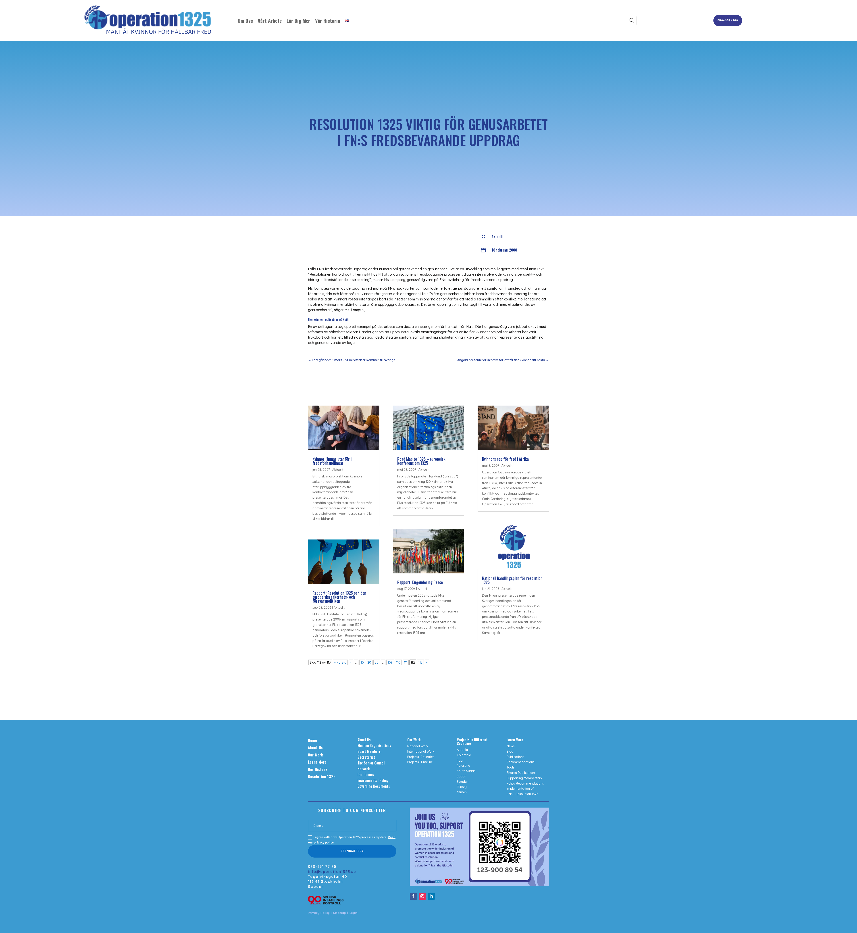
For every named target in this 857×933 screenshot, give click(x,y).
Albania (462, 750)
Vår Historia (327, 20)
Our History (317, 769)
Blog (510, 752)
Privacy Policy (319, 912)
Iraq (460, 760)
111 (405, 662)
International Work (421, 752)
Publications (515, 757)
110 (398, 662)
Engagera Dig (728, 20)
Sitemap (339, 912)
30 (377, 662)
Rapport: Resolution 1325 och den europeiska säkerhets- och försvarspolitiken (339, 597)
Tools (510, 767)
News (511, 746)
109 (390, 662)
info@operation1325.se (332, 871)
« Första (340, 662)
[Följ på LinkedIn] (431, 896)
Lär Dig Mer (298, 20)
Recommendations (521, 762)
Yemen (462, 792)
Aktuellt (498, 236)
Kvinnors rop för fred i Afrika (505, 459)
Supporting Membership (524, 778)
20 (369, 662)
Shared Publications (521, 773)
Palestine (463, 766)
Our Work (315, 755)
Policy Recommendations (525, 783)
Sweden (462, 782)
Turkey (462, 787)
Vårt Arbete (270, 20)
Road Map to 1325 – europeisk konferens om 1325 (421, 461)
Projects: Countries (420, 757)
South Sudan (466, 771)
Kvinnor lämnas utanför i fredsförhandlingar (332, 461)
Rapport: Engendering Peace (420, 582)
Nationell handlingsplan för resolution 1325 (512, 580)
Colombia (464, 755)
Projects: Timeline (420, 762)
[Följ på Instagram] (422, 896)
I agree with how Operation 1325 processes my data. (351, 839)
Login (353, 912)
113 (420, 662)
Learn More (317, 762)
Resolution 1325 (322, 776)
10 (362, 662)
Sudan (461, 776)
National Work (417, 746)
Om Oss (245, 20)
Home (312, 740)
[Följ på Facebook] (413, 896)
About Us (315, 747)
